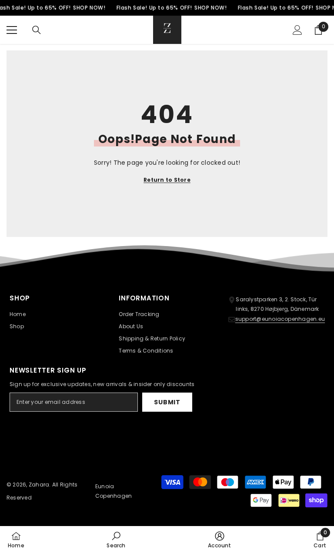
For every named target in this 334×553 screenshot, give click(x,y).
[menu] (12, 30)
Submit (167, 402)
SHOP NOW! (89, 7)
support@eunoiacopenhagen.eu (280, 319)
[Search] (36, 30)
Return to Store (167, 179)
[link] (116, 539)
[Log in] (297, 30)
